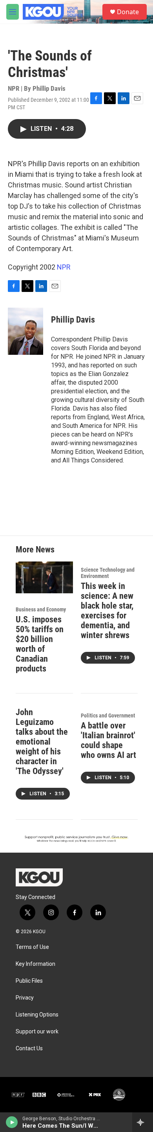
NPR (64, 267)
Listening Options (37, 1015)
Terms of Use (32, 947)
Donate (128, 11)
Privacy (25, 998)
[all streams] (142, 1122)
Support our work (37, 1032)
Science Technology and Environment (108, 573)
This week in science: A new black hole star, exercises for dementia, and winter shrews (107, 610)
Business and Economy (41, 609)
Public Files (29, 981)
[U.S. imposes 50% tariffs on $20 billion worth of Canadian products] (44, 577)
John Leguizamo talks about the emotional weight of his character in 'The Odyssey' (42, 741)
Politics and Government (108, 715)
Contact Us (29, 1048)
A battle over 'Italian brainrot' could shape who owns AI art (108, 740)
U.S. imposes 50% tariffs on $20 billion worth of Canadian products (40, 644)
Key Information (35, 964)
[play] (12, 1122)
